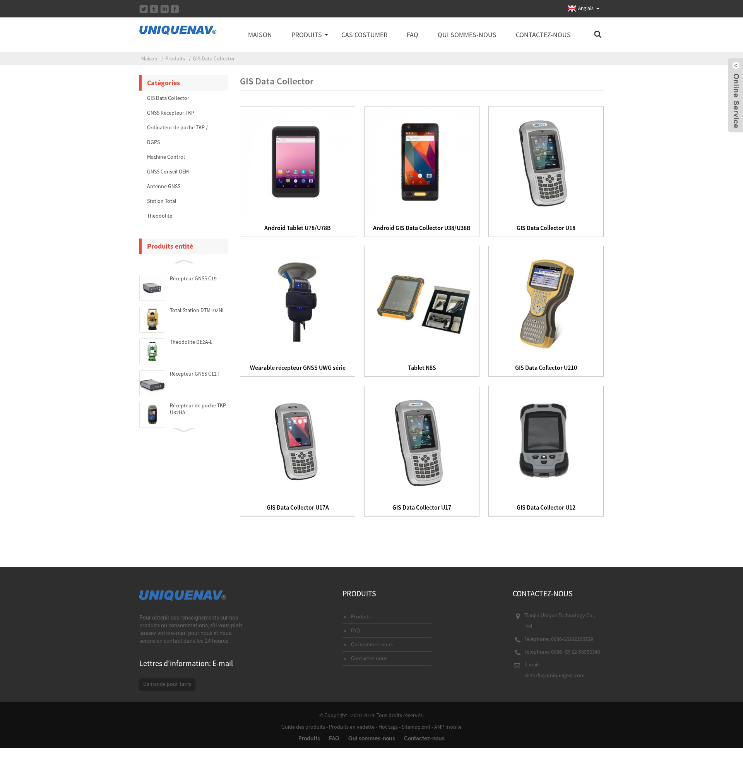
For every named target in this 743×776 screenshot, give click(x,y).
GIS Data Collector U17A (298, 507)
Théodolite (159, 215)
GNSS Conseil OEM (168, 171)
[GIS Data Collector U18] (546, 163)
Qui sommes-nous (467, 34)
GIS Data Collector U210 (546, 367)
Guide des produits (303, 726)
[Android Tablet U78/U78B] (297, 163)
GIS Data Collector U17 (421, 507)
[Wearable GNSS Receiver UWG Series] (297, 303)
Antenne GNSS (163, 186)
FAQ (412, 34)
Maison (260, 34)
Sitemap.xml (416, 726)
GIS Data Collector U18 (546, 228)
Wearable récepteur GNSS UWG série (298, 367)
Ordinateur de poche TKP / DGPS (177, 135)
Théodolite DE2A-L (191, 341)
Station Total (161, 200)
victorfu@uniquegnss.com (554, 675)
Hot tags (388, 726)
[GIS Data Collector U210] (546, 303)
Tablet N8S (422, 367)
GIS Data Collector (214, 58)
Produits (306, 34)
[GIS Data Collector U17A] (297, 442)
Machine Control (166, 156)
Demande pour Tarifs (167, 683)
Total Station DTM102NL (197, 310)
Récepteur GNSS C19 (193, 278)
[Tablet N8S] (422, 303)
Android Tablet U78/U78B (297, 228)
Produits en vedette (352, 726)
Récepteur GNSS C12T (194, 373)
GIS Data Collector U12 (546, 507)
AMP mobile (448, 726)
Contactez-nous (543, 34)
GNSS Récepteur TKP (170, 112)
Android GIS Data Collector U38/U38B (422, 228)
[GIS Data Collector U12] (546, 442)
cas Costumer (364, 34)
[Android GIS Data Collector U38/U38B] (422, 163)
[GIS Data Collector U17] (422, 442)
